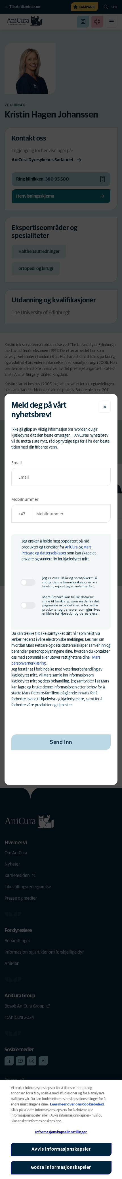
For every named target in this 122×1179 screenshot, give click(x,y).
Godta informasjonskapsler (61, 1167)
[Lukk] (105, 407)
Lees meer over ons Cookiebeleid (77, 1104)
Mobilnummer (25, 499)
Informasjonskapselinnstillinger (61, 1132)
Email (16, 462)
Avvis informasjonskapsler (61, 1149)
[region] (61, 1129)
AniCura (71, 547)
